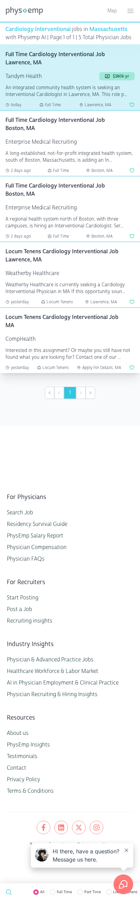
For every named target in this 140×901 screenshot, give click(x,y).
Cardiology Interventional (38, 29)
